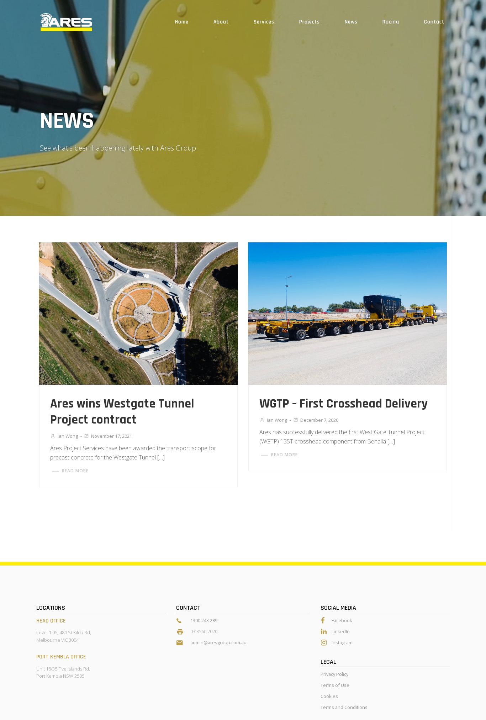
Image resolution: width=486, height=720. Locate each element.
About (221, 22)
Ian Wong (68, 436)
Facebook (342, 620)
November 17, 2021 (111, 436)
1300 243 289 (203, 620)
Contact (434, 22)
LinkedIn (341, 631)
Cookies (329, 696)
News (351, 22)
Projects (309, 22)
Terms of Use (335, 685)
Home (182, 22)
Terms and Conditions (344, 707)
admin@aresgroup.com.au (218, 642)
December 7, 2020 (319, 420)
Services (264, 22)
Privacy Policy (334, 674)
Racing (390, 22)
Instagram (342, 642)
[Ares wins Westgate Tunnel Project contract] (138, 313)
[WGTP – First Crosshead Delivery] (347, 313)
